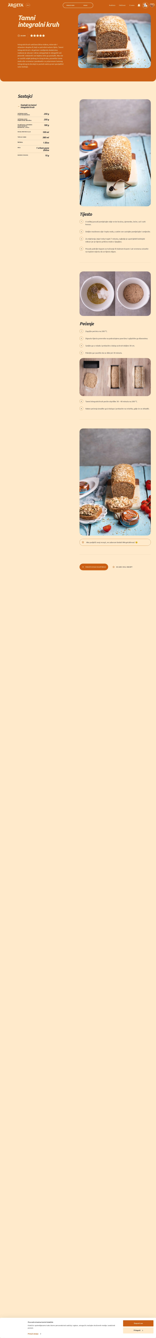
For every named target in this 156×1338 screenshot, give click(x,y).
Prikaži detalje (33, 1334)
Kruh (86, 5)
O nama (131, 5)
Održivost (122, 5)
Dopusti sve (138, 1323)
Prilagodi (137, 1330)
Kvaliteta (112, 5)
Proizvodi (70, 5)
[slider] (37, 35)
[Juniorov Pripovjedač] (145, 5)
